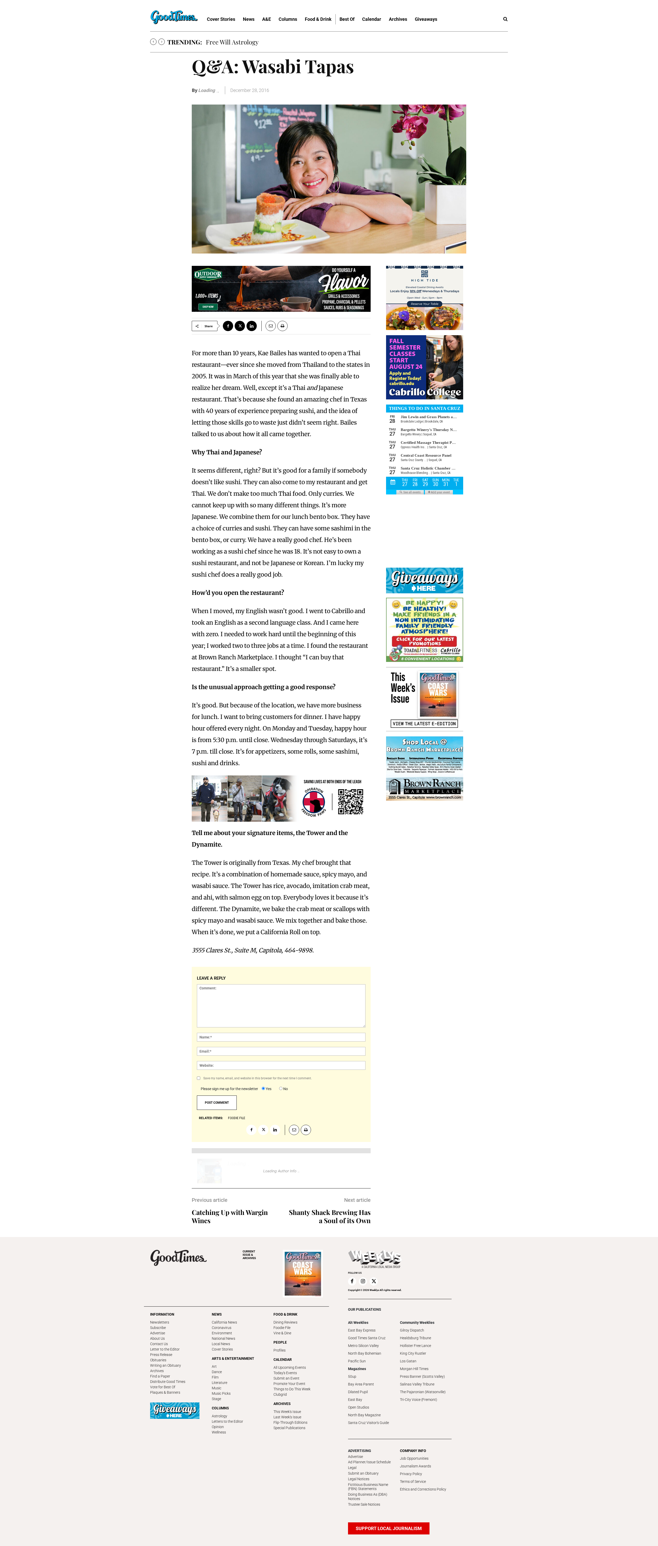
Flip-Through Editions (290, 1422)
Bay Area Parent (361, 1384)
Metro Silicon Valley (363, 1346)
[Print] (282, 326)
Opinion (218, 1427)
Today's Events (285, 1373)
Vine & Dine (282, 1333)
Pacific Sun (357, 1361)
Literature (219, 1383)
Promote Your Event (289, 1384)
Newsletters (159, 1322)
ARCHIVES (249, 1255)
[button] (505, 19)
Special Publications (289, 1428)
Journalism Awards (415, 1466)
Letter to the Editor (165, 1349)
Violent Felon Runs (232, 42)
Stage (216, 1399)
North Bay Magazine (364, 1415)
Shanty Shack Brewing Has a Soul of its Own (330, 1216)
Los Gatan (408, 1361)
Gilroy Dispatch (412, 1330)
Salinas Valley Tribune (417, 1384)
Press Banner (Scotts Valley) (422, 1376)
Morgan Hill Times (414, 1369)
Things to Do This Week (291, 1389)
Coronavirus (221, 1328)
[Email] (268, 326)
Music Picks (221, 1393)
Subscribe (158, 1328)
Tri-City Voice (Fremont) (418, 1400)
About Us (157, 1338)
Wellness (219, 1432)
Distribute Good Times (167, 1382)
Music (216, 1388)
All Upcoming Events (289, 1367)
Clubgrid (280, 1394)
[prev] (153, 42)
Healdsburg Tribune (415, 1338)
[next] (161, 42)
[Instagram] (363, 1281)
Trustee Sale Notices (364, 1504)
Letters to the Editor (227, 1421)
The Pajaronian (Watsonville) (423, 1392)
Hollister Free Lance (415, 1346)
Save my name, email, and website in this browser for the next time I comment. (257, 1078)
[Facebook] (228, 326)
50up (352, 1376)
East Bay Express (362, 1330)
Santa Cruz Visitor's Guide (368, 1423)
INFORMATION (162, 1314)
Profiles (279, 1350)
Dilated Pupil (358, 1392)
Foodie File (281, 1328)
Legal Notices (358, 1479)
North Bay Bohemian (364, 1353)
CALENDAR (282, 1359)
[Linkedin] (251, 326)
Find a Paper (160, 1376)
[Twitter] (240, 326)
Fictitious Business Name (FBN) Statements (368, 1487)
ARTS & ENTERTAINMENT (233, 1358)
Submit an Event (286, 1378)
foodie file (236, 1118)
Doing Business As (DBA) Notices (367, 1496)
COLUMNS (220, 1408)
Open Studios (358, 1407)
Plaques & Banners (165, 1392)
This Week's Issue (287, 1412)
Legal (352, 1468)
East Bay (355, 1400)
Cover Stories (222, 1349)
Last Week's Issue (287, 1417)
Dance (217, 1372)
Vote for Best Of (162, 1387)
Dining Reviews (285, 1322)
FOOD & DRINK (285, 1314)
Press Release (161, 1355)
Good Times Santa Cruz (367, 1338)
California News (224, 1322)
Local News (221, 1344)
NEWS (217, 1314)
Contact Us (159, 1344)
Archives (157, 1371)
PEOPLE (280, 1342)
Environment (222, 1333)
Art (214, 1366)
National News (223, 1338)
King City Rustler (413, 1353)
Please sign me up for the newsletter (229, 1089)
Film (215, 1377)
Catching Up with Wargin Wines (230, 1216)
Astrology (219, 1416)
